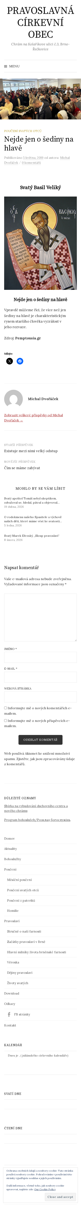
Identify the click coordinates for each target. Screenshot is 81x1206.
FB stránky (22, 1014)
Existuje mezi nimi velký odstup (31, 451)
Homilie (13, 911)
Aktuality (10, 849)
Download (11, 993)
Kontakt (10, 1025)
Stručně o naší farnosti (24, 931)
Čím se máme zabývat (22, 468)
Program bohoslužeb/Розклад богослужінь (37, 820)
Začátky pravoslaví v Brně (26, 942)
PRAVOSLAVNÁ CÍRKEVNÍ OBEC (40, 23)
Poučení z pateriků (21, 900)
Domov (9, 838)
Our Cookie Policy (45, 1189)
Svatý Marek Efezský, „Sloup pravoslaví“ (31, 536)
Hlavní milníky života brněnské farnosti (36, 952)
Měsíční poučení (19, 880)
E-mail (10, 668)
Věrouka (13, 962)
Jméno (10, 649)
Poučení (10, 869)
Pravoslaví (12, 921)
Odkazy (9, 1004)
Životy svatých (17, 983)
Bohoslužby (12, 859)
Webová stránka (17, 688)
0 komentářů (31, 163)
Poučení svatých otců (23, 131)
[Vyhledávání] (73, 66)
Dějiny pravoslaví (19, 973)
